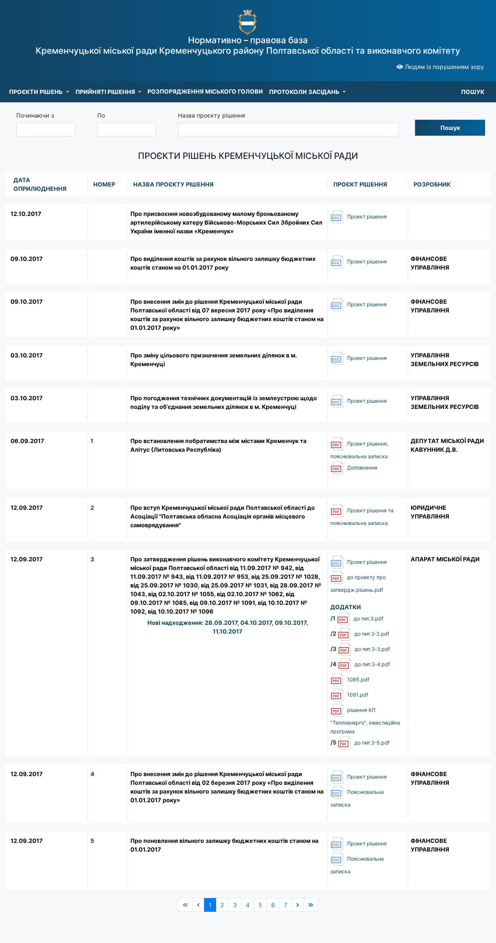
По (101, 115)
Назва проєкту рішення (211, 115)
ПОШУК (472, 91)
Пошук (450, 127)
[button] (39, 91)
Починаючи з (35, 115)
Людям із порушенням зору (443, 66)
